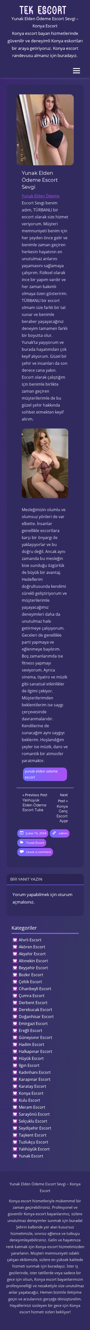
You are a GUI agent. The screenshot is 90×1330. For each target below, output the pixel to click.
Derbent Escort (33, 1002)
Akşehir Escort (32, 954)
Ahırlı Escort (30, 940)
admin (63, 833)
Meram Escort (32, 1107)
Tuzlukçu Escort (33, 1142)
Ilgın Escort (29, 1065)
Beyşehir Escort (33, 967)
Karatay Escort (32, 1086)
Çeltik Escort (30, 981)
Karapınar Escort (34, 1079)
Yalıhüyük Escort (34, 1149)
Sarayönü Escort (34, 1114)
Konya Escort (31, 1093)
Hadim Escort (31, 1044)
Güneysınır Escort (35, 1037)
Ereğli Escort (30, 1030)
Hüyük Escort (31, 1058)
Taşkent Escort (32, 1135)
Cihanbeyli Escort (35, 988)
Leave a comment (38, 852)
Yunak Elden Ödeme (41, 196)
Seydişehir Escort (35, 1128)
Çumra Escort (31, 995)
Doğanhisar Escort (36, 1016)
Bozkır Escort (31, 974)
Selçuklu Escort (33, 1121)
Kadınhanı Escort (35, 1072)
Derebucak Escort (35, 1009)
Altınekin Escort (33, 961)
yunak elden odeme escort (41, 774)
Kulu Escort (29, 1100)
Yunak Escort (35, 843)
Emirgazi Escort (33, 1023)
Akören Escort (32, 947)
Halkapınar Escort (35, 1051)
